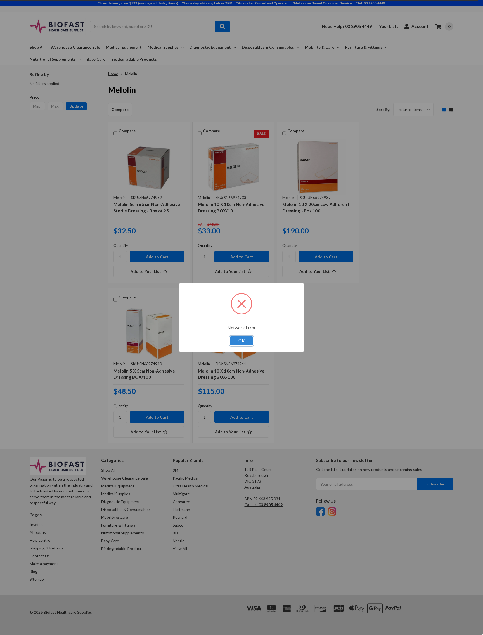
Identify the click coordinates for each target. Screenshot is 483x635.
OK (241, 340)
